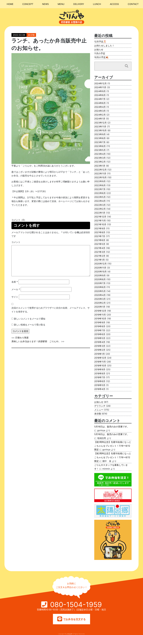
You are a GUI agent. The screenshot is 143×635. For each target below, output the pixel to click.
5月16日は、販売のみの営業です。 (111, 426)
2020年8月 (100, 279)
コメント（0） (18, 219)
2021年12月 (100, 216)
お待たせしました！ (104, 45)
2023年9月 (100, 134)
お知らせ (98, 49)
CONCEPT (27, 4)
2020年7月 (100, 283)
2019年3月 (99, 346)
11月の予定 (99, 53)
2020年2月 (100, 302)
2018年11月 (100, 361)
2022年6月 (100, 193)
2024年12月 (100, 83)
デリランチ (99, 405)
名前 (14, 281)
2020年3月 (100, 299)
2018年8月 (99, 373)
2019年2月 (99, 349)
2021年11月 (100, 220)
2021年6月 (99, 240)
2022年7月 (100, 189)
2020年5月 (100, 291)
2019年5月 (99, 338)
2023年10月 (100, 130)
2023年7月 (100, 142)
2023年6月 (100, 146)
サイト (14, 296)
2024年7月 (100, 99)
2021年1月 (99, 259)
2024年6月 (100, 103)
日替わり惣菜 (22, 337)
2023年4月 (100, 154)
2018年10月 (100, 365)
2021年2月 (99, 255)
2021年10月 (100, 224)
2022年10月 (100, 177)
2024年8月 (100, 95)
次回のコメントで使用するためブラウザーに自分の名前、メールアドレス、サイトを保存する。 (50, 309)
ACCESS (114, 4)
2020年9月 (100, 275)
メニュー (98, 409)
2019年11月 (100, 314)
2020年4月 (100, 295)
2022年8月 (100, 185)
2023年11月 (100, 126)
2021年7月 (99, 236)
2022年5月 (100, 197)
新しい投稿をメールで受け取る (29, 324)
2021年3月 (99, 252)
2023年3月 (100, 157)
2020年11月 (100, 267)
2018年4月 (99, 389)
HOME (10, 4)
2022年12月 (100, 169)
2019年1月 (99, 353)
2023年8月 (100, 138)
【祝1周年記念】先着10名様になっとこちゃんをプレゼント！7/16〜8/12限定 (112, 446)
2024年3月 (100, 110)
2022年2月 (100, 208)
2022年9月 (100, 181)
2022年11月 (100, 173)
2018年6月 (99, 381)
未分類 (31, 35)
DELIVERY (78, 4)
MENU (61, 4)
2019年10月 (100, 318)
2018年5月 (99, 385)
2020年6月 (100, 287)
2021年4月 (99, 248)
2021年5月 (99, 244)
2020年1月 (99, 306)
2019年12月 (100, 310)
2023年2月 (100, 161)
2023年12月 (100, 122)
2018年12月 (100, 357)
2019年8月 (99, 326)
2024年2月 (100, 114)
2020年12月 (100, 263)
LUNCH (97, 4)
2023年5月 (100, 150)
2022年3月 (100, 205)
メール (15, 289)
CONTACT (133, 4)
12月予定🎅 (100, 41)
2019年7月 (99, 330)
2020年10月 (100, 271)
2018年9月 (99, 369)
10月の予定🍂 (101, 57)
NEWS (45, 4)
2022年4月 (100, 201)
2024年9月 (100, 91)
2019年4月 (99, 342)
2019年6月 (99, 334)
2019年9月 (99, 322)
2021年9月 (99, 228)
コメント (15, 242)
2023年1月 (99, 165)
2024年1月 (99, 118)
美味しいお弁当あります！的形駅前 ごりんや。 (36, 341)
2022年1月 (99, 212)
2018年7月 (99, 377)
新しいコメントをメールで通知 (29, 318)
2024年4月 (100, 107)
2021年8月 (99, 232)
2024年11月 (100, 87)
